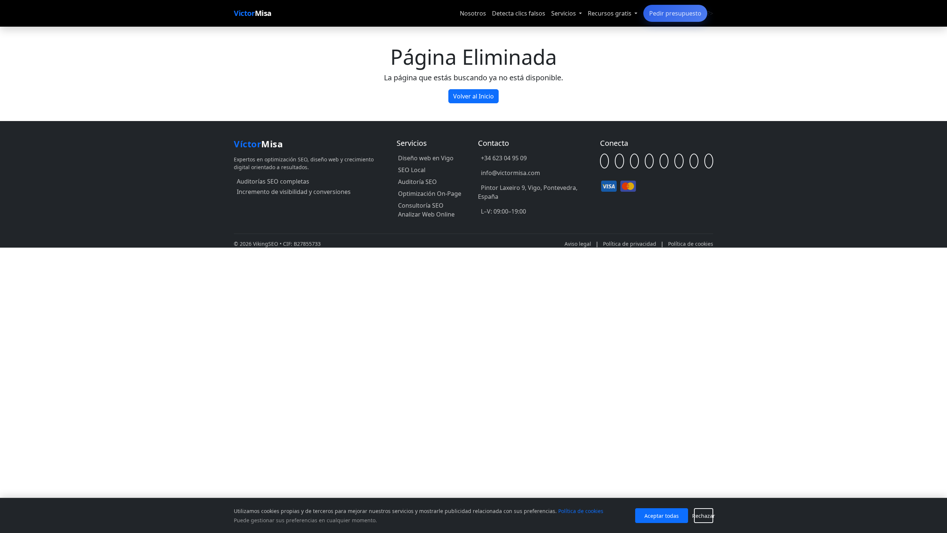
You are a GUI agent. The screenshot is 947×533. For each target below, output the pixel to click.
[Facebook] (649, 161)
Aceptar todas (661, 515)
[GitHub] (634, 161)
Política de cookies (690, 243)
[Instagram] (678, 161)
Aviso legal (578, 243)
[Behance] (694, 161)
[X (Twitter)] (664, 161)
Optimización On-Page (429, 194)
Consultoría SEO (421, 205)
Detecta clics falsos (518, 13)
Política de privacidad (629, 243)
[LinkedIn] (619, 161)
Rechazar (703, 515)
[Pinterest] (708, 161)
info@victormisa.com (510, 173)
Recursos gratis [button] (610, 13)
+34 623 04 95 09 (504, 158)
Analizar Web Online (426, 214)
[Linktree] (604, 161)
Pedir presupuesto (675, 13)
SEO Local (411, 170)
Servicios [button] (564, 13)
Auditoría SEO (417, 182)
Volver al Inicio (473, 96)
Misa (253, 13)
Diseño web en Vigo (426, 158)
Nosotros (473, 13)
